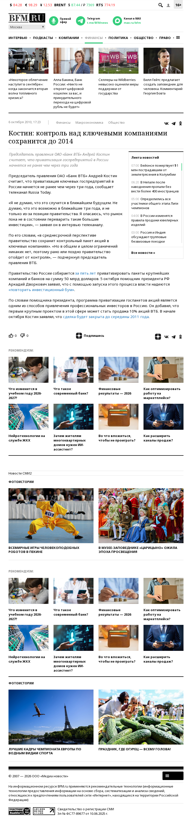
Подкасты (43, 37)
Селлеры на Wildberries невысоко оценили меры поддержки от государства (118, 86)
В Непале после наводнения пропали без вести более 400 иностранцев (155, 186)
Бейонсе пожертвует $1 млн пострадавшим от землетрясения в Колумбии (154, 170)
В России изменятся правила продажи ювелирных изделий (154, 220)
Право (165, 37)
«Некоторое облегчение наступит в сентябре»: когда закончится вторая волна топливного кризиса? (28, 88)
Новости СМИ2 (20, 473)
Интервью (17, 37)
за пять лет (85, 273)
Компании (69, 37)
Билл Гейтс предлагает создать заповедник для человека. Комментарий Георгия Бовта (163, 86)
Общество (144, 37)
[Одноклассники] (181, 123)
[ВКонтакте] (167, 123)
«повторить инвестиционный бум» (41, 289)
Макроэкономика (89, 122)
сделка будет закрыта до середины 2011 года (106, 316)
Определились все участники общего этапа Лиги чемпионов (154, 203)
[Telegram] (173, 123)
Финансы (94, 37)
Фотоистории (21, 482)
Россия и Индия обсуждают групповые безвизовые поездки (148, 237)
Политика (118, 37)
